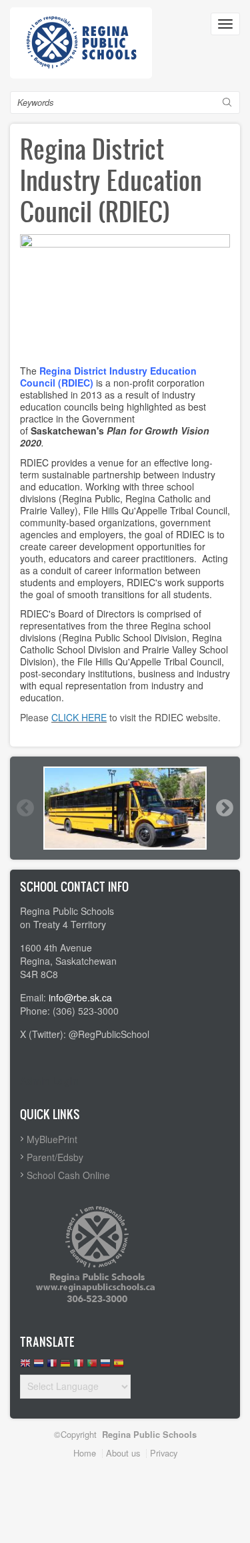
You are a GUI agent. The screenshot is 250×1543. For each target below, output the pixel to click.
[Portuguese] (92, 1366)
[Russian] (105, 1366)
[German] (65, 1366)
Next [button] (224, 807)
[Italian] (78, 1366)
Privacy (163, 1453)
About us (123, 1453)
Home (84, 1453)
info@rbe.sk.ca (80, 997)
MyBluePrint (52, 1139)
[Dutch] (38, 1366)
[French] (52, 1366)
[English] (25, 1366)
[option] (125, 808)
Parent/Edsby (55, 1157)
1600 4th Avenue (56, 947)
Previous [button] (24, 807)
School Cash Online (68, 1175)
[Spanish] (118, 1366)
